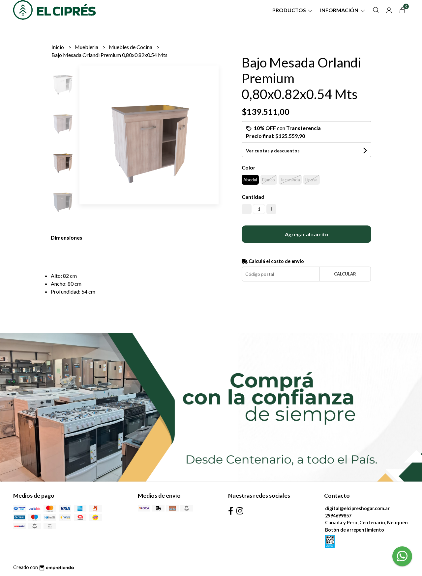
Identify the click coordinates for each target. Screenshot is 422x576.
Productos (289, 10)
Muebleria (87, 47)
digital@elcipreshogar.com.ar (357, 508)
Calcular (345, 273)
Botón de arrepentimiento (354, 530)
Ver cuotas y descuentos (273, 150)
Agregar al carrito (306, 234)
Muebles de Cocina (131, 47)
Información (339, 10)
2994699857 (338, 515)
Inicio (58, 47)
